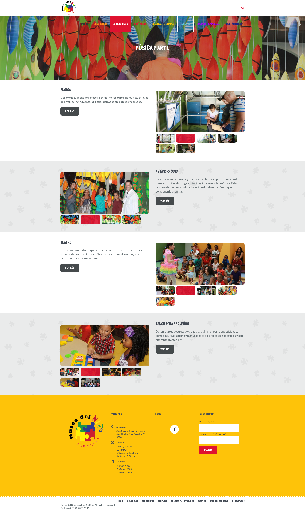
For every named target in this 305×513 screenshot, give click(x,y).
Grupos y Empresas (219, 501)
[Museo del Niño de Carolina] (86, 431)
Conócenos (132, 501)
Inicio (120, 501)
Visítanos (162, 501)
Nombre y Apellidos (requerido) (212, 422)
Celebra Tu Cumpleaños (182, 501)
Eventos (202, 501)
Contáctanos (238, 501)
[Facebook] (174, 429)
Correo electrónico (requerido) (212, 434)
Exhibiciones (148, 501)
